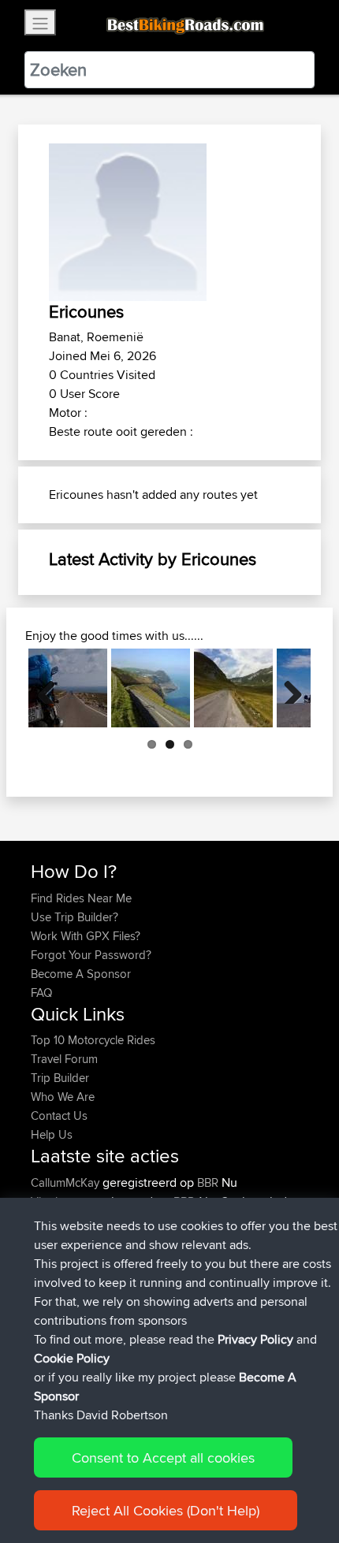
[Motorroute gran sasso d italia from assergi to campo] (233, 688)
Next (287, 688)
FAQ (41, 992)
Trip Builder (60, 1077)
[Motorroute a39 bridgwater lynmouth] (150, 688)
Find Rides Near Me (81, 898)
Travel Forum (64, 1058)
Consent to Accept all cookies (163, 1457)
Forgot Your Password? (91, 954)
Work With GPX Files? (85, 936)
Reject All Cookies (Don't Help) (165, 1510)
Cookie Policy (72, 1358)
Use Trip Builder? (74, 917)
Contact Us (59, 1115)
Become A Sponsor (81, 973)
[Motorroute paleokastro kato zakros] (67, 688)
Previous (52, 688)
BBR (207, 1182)
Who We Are (63, 1096)
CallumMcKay (66, 1182)
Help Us (52, 1134)
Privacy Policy (255, 1339)
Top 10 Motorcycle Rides (93, 1040)
